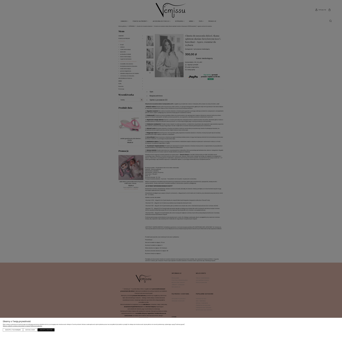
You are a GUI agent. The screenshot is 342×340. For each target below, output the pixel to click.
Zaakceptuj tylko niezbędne (13, 330)
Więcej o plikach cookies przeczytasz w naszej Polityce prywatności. (22, 326)
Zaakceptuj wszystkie (46, 330)
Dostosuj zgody (30, 330)
